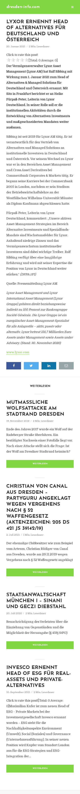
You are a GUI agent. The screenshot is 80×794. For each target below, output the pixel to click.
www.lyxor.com (17, 352)
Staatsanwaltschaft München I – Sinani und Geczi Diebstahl (36, 601)
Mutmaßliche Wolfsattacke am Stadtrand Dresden (35, 408)
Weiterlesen (40, 464)
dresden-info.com (23, 7)
